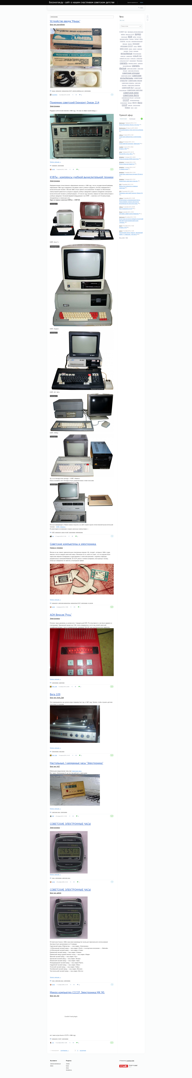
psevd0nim (54, 94)
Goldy (120, 225)
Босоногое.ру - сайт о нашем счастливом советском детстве (81, 2)
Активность (69, 1070)
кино (139, 46)
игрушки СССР (126, 46)
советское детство (134, 90)
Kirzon (120, 212)
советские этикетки (134, 85)
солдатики (137, 98)
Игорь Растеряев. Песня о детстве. (129, 124)
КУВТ (53, 532)
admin (120, 152)
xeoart (135, 1065)
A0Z (53, 816)
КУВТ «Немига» (61, 527)
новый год (137, 56)
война (134, 37)
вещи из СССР (130, 34)
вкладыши (124, 37)
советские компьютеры (64, 603)
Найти (141, 7)
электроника (136, 105)
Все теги (122, 20)
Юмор (127, 107)
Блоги (67, 1065)
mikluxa (121, 135)
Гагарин (131, 39)
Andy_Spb (54, 686)
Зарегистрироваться (132, 2)
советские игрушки (131, 72)
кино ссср (124, 48)
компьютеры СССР (67, 91)
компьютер (58, 91)
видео (138, 33)
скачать (124, 62)
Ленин (131, 51)
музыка (136, 51)
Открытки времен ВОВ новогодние (129, 159)
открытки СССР (124, 61)
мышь (53, 91)
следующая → (64, 1050)
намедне (123, 56)
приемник (54, 165)
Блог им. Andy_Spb (57, 697)
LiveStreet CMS (130, 1060)
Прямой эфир (126, 115)
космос (126, 51)
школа (130, 105)
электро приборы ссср (78, 91)
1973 (135, 108)
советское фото (131, 95)
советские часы (56, 812)
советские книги (126, 76)
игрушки (136, 43)
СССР (126, 99)
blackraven (122, 123)
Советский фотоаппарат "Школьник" (129, 143)
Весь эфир (122, 237)
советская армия (132, 68)
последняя (83, 1050)
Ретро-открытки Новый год (126, 164)
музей (66, 532)
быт (125, 32)
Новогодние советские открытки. (128, 181)
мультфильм (126, 53)
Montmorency (122, 128)
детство (128, 41)
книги (134, 49)
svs (53, 536)
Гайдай (136, 39)
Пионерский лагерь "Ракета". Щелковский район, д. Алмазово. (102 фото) (131, 233)
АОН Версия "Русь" (61, 614)
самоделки (61, 682)
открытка (133, 58)
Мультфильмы (137, 53)
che (53, 1042)
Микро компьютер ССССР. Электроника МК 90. (77, 992)
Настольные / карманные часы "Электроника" (76, 763)
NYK (120, 184)
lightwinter (121, 157)
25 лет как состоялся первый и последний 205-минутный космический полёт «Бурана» (131, 220)
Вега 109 (55, 694)
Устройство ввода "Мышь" (65, 21)
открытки (139, 58)
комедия (139, 49)
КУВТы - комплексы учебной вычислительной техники (81, 177)
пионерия (133, 61)
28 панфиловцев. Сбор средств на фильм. (131, 130)
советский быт (128, 87)
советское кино (131, 92)
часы (53, 878)
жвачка (130, 44)
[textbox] (131, 26)
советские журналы (133, 71)
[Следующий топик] (147, 19)
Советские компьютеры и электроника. (130, 136)
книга (130, 49)
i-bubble (121, 147)
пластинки (61, 751)
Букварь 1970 (123, 227)
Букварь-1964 (123, 148)
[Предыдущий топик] (147, 16)
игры (135, 46)
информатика (79, 532)
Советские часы (76, 771)
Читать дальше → (55, 162)
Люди (67, 1068)
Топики (68, 1063)
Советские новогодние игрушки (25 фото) (131, 174)
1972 (132, 108)
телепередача (134, 100)
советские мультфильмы (131, 76)
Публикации (132, 118)
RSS (127, 237)
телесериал (123, 103)
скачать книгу (132, 63)
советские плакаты (128, 83)
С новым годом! (123, 169)
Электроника (55, 106)
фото (134, 102)
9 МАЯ (121, 32)
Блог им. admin (55, 893)
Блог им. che (54, 996)
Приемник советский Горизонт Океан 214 (131, 193)
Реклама (139, 61)
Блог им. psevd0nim (57, 24)
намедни (129, 56)
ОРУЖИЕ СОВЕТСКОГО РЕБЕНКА (129, 214)
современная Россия (128, 98)
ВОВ (130, 36)
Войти (141, 2)
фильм (130, 103)
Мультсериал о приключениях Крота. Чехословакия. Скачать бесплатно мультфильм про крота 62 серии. (129, 201)
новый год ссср (125, 58)
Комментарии (123, 118)
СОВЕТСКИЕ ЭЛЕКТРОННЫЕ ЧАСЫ (70, 823)
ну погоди (90, 603)
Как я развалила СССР (125, 208)
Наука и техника (56, 548)
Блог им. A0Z (55, 766)
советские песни (135, 80)
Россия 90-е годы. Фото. (126, 154)
